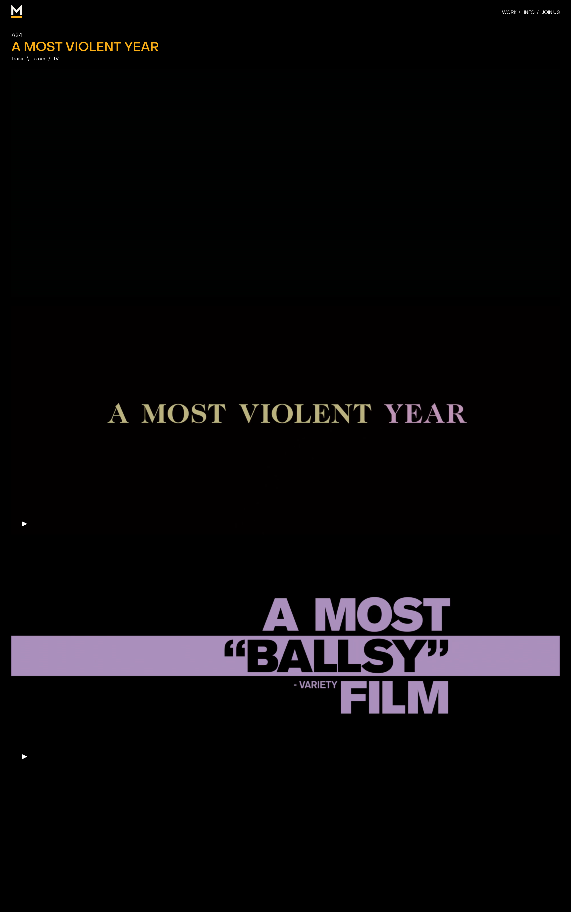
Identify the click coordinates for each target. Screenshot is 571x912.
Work (509, 12)
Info (529, 12)
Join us (551, 12)
